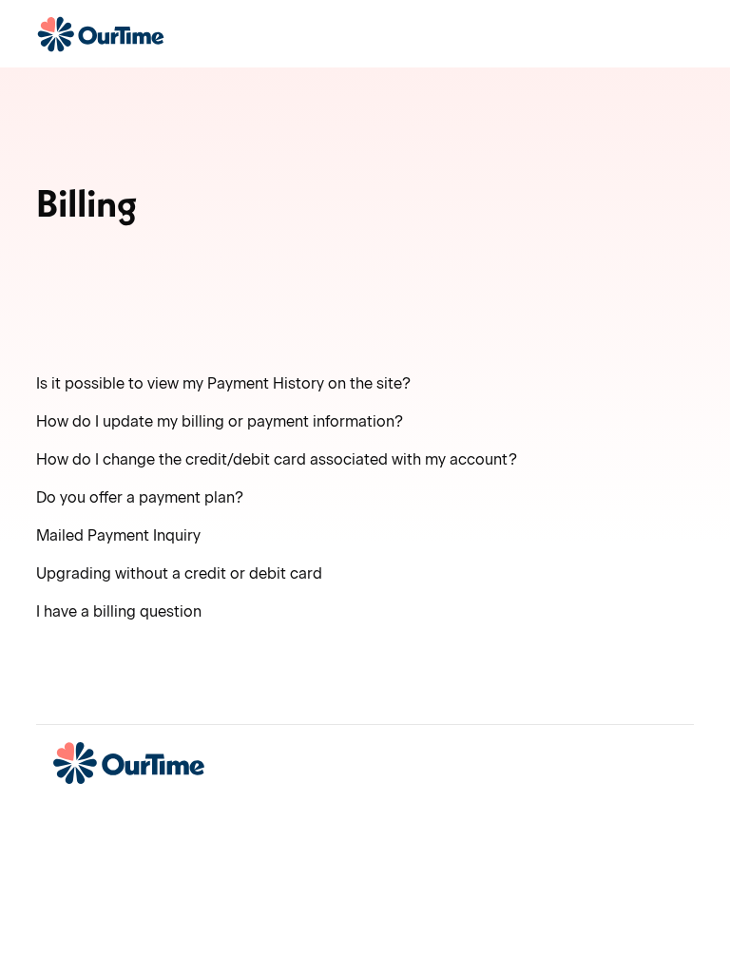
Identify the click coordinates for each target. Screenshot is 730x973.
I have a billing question (119, 611)
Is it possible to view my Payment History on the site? (223, 383)
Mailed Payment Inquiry (118, 535)
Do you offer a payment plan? (139, 497)
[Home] (100, 34)
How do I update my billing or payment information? (219, 421)
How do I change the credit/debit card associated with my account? (276, 459)
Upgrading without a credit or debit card (179, 573)
